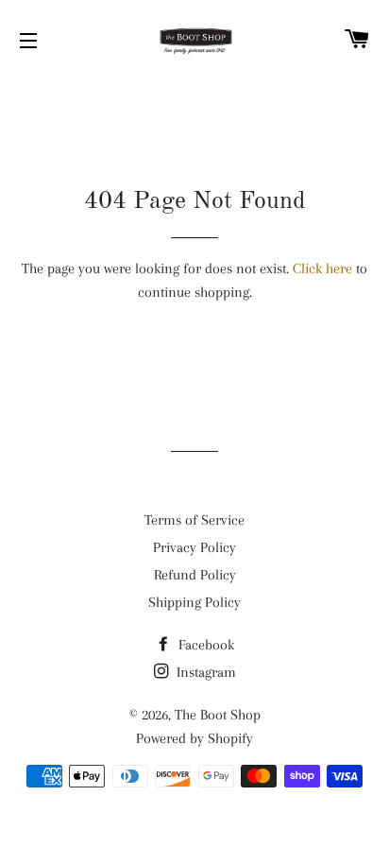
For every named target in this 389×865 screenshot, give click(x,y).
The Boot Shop (218, 714)
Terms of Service (194, 519)
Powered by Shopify (194, 738)
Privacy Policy (194, 547)
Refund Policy (195, 574)
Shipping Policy (194, 602)
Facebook (204, 644)
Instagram (204, 672)
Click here (322, 268)
